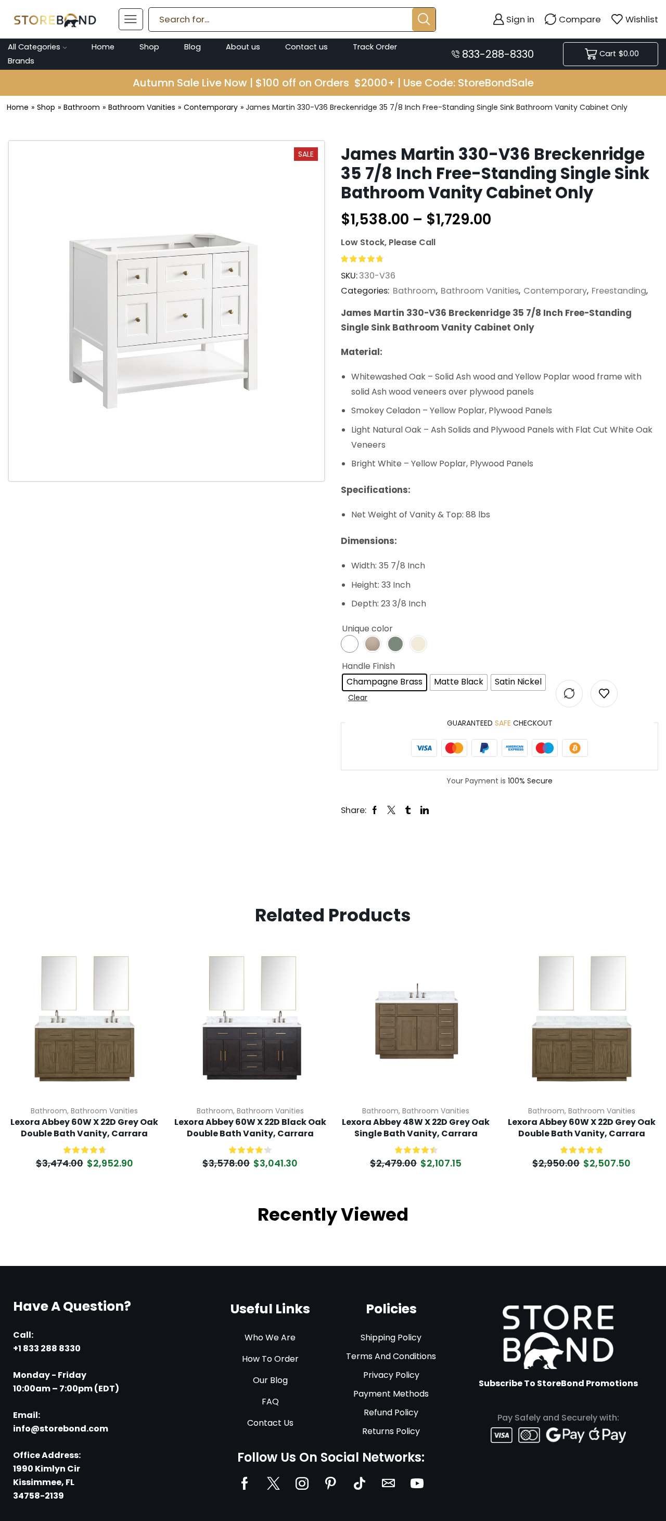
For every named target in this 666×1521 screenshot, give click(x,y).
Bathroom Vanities (141, 107)
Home (103, 47)
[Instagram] (302, 1483)
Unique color (367, 629)
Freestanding (619, 291)
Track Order (375, 47)
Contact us (306, 47)
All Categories (34, 47)
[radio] (384, 682)
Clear (357, 697)
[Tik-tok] (359, 1483)
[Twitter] (273, 1483)
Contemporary (211, 107)
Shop (149, 47)
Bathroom (81, 107)
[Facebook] (244, 1483)
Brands (21, 61)
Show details (141, 1028)
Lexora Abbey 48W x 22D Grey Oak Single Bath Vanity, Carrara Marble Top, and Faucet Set (416, 1128)
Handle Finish (368, 666)
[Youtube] (417, 1483)
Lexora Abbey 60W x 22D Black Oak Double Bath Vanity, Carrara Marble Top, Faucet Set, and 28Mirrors (250, 1128)
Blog (192, 47)
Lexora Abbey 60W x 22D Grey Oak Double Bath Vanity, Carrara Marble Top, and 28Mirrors (582, 1128)
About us (243, 47)
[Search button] (424, 19)
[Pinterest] (330, 1483)
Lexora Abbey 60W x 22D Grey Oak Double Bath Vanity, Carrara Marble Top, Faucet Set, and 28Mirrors (84, 1128)
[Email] (388, 1483)
